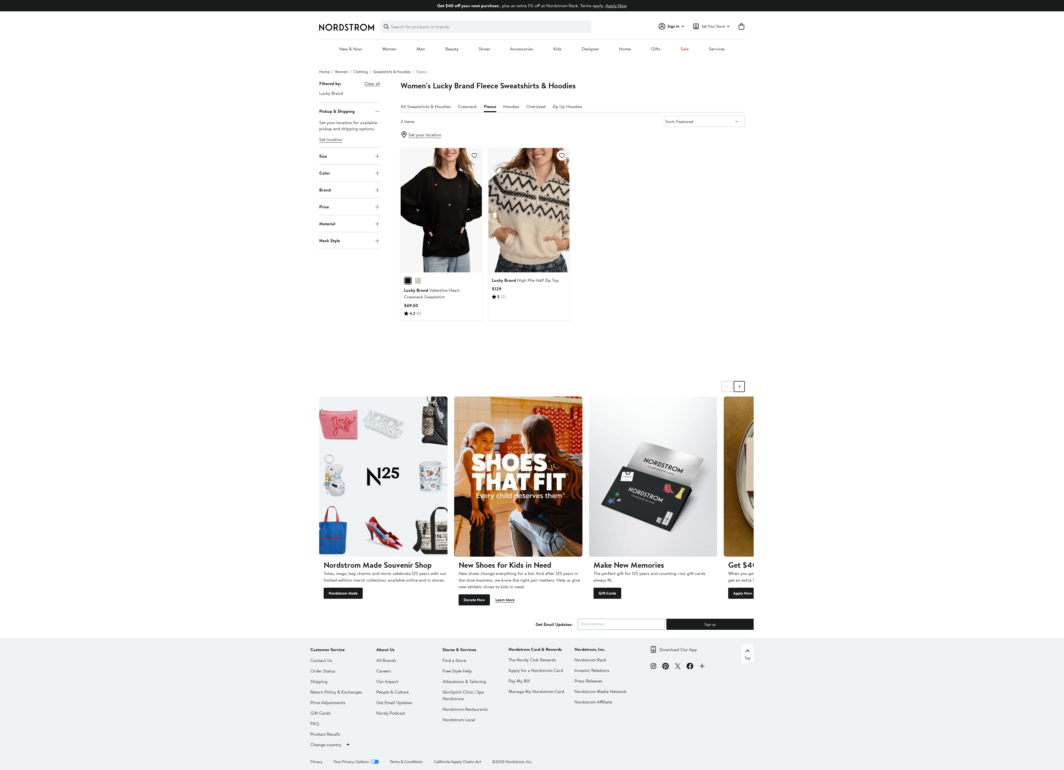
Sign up (710, 624)
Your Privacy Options (351, 761)
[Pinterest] (665, 667)
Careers (383, 671)
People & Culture (392, 692)
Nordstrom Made (343, 593)
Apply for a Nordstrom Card (535, 670)
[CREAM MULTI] (418, 280)
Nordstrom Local (459, 720)
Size (323, 156)
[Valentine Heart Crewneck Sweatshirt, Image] (441, 210)
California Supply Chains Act (457, 761)
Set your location (424, 135)
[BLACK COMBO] (408, 280)
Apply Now (616, 5)
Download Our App (678, 649)
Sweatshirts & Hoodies (392, 72)
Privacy (316, 761)
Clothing (360, 72)
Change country (325, 744)
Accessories (521, 49)
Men (420, 49)
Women (389, 49)
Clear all (372, 83)
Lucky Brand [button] (331, 93)
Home (625, 49)
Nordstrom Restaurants (465, 709)
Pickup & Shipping (337, 111)
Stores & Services (459, 649)
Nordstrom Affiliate (593, 702)
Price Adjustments (328, 702)
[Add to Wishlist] (474, 155)
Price (324, 207)
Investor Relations (591, 670)
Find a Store (454, 660)
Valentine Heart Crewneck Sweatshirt (432, 293)
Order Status (322, 671)
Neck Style (329, 240)
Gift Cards (607, 593)
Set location (330, 140)
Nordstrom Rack (590, 660)
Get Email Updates (394, 702)
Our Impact (387, 681)
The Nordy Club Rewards (532, 660)
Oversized (536, 106)
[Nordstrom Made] (383, 476)
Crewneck (467, 106)
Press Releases (588, 681)
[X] (677, 667)
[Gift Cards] (653, 476)
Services (717, 49)
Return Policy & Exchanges (336, 692)
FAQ (314, 723)
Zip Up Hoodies (567, 106)
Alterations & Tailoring (464, 681)
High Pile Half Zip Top (525, 280)
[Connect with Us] (702, 667)
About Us (385, 649)
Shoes (484, 49)
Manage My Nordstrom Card (536, 691)
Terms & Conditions (406, 761)
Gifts (656, 49)
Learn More (505, 600)
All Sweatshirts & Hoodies (426, 106)
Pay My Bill (519, 681)
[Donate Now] (518, 476)
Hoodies (511, 106)
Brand (325, 190)
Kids (557, 49)
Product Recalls (325, 734)
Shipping (319, 681)
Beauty (452, 49)
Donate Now (474, 600)
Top (748, 658)
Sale (685, 49)
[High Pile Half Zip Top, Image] (528, 210)
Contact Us (321, 660)
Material (327, 224)
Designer (590, 49)
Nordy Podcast (390, 713)
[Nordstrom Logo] (346, 27)
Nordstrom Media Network (600, 691)
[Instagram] (653, 667)
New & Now (350, 49)
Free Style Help (457, 671)
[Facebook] (690, 667)
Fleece (490, 106)
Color (324, 173)
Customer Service (327, 649)
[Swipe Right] (739, 386)
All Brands (386, 660)
